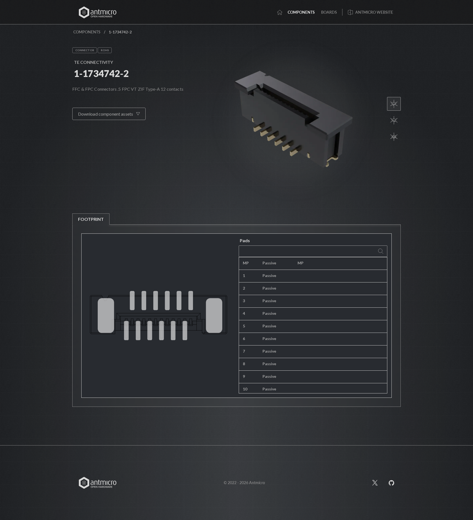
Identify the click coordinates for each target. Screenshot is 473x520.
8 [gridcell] (244, 363)
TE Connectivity (93, 62)
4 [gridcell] (244, 313)
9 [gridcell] (244, 376)
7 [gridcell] (244, 351)
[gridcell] (340, 263)
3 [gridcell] (244, 300)
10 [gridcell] (245, 389)
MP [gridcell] (246, 263)
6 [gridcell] (244, 338)
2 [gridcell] (244, 288)
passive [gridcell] (269, 263)
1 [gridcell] (244, 275)
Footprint (91, 219)
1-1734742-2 (101, 73)
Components (86, 32)
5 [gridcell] (244, 326)
